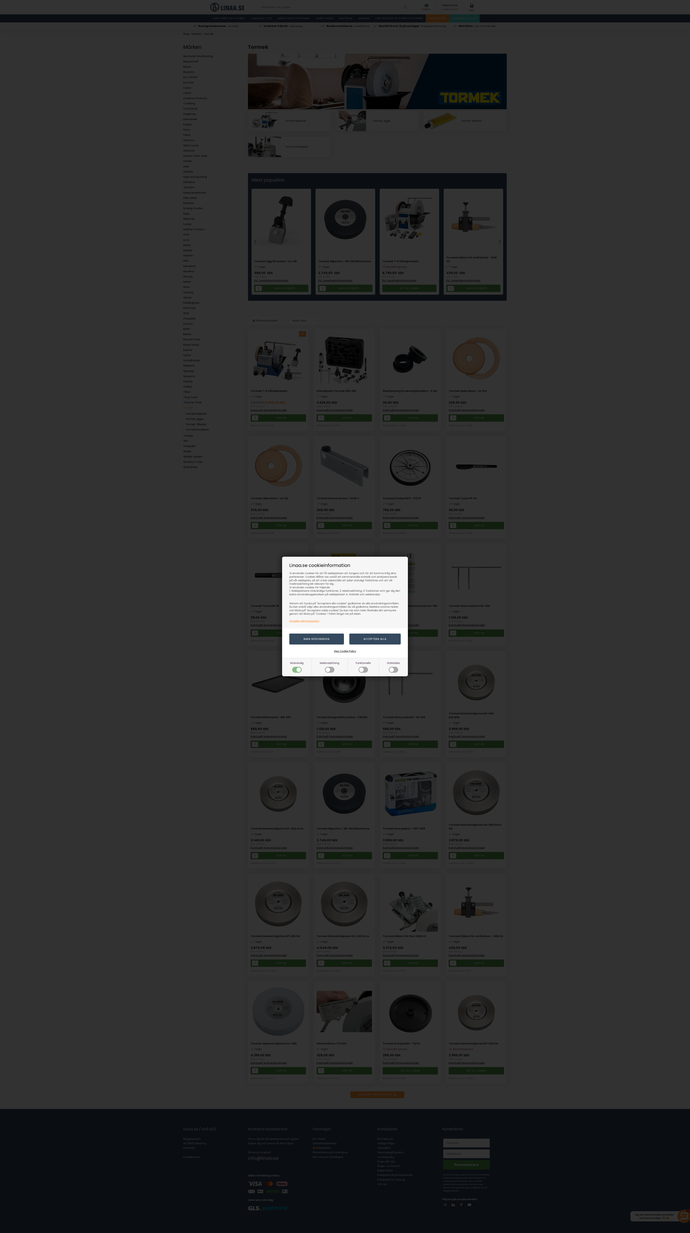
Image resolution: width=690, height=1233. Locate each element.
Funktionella (363, 663)
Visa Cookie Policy (345, 651)
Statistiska (393, 663)
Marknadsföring (329, 663)
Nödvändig (296, 663)
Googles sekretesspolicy (304, 621)
